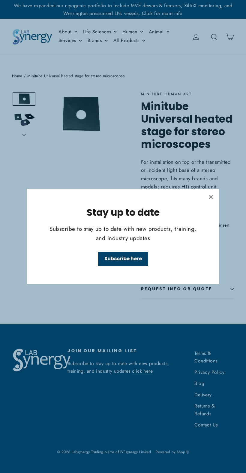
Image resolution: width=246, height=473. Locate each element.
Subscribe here (123, 258)
